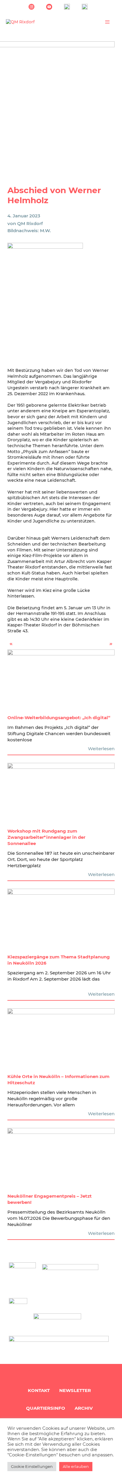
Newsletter (75, 1390)
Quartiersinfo (45, 1408)
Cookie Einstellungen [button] (32, 1466)
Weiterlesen (101, 748)
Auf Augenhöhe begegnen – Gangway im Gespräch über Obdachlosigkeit (92, 645)
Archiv (84, 1408)
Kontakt (39, 1390)
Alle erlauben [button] (76, 1466)
